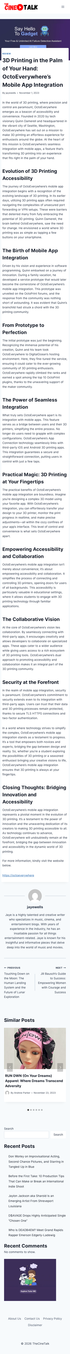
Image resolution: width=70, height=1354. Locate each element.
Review (6, 53)
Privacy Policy (52, 1318)
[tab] (28, 1110)
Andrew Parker (22, 1092)
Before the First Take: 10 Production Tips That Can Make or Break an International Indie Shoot (36, 1181)
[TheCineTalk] (21, 7)
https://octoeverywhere (18, 875)
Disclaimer (35, 1325)
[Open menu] (63, 6)
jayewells (11, 93)
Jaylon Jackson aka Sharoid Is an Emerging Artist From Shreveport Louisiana (31, 1201)
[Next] (60, 1067)
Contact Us (32, 1318)
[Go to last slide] (10, 1067)
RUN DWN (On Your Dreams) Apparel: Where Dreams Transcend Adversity (34, 1081)
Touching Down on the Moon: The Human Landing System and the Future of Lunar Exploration (16, 982)
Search (9, 1128)
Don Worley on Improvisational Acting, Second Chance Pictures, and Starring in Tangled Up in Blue (36, 1161)
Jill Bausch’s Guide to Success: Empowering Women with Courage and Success (52, 980)
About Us (14, 1318)
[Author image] (7, 1093)
